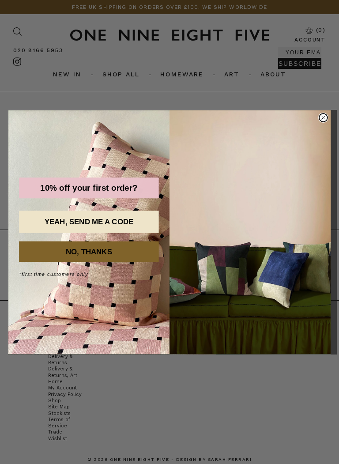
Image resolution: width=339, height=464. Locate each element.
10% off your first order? (88, 187)
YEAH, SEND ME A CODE (89, 222)
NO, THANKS (89, 252)
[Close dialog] (323, 117)
